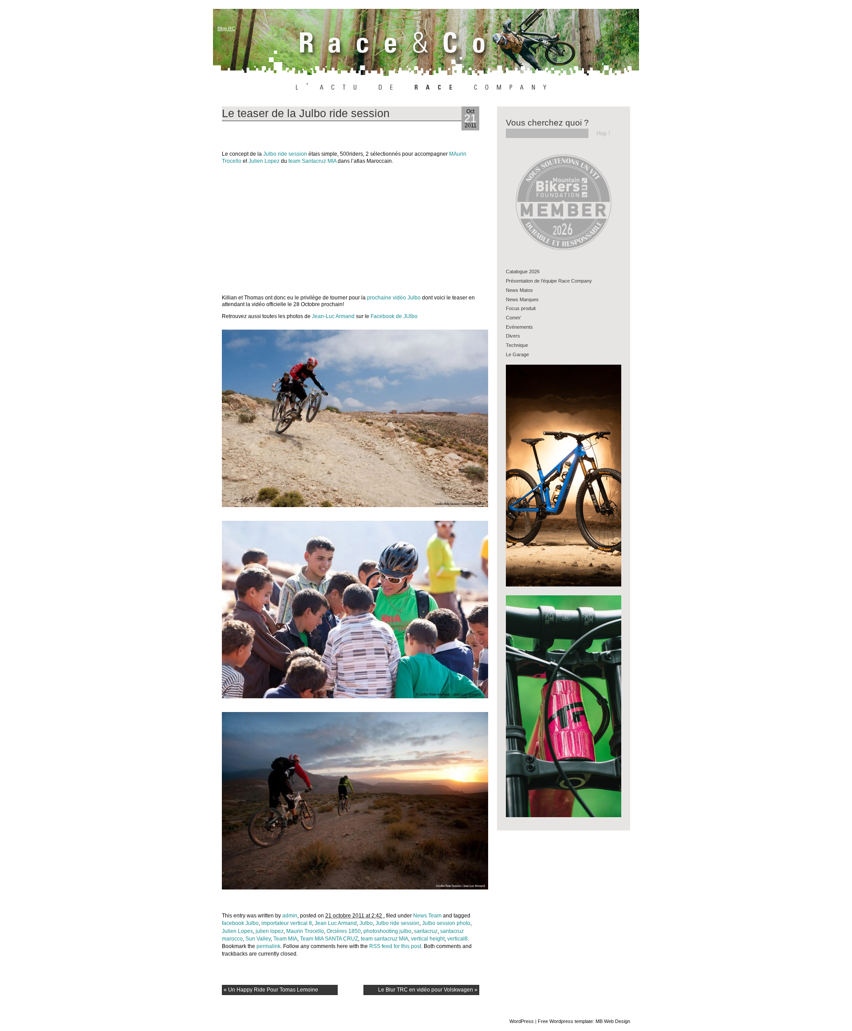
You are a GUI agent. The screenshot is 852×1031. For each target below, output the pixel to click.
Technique (517, 345)
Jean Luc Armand (336, 923)
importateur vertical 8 (286, 923)
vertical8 (457, 939)
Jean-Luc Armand (333, 316)
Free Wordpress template (565, 1021)
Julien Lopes (237, 931)
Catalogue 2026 (523, 271)
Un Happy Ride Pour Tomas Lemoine (271, 990)
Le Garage (517, 354)
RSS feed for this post (395, 946)
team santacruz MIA (384, 939)
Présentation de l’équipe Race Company (549, 280)
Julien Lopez (264, 161)
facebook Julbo (240, 923)
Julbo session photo (446, 923)
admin (289, 916)
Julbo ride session (284, 154)
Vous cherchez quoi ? (547, 122)
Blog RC (226, 28)
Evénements (519, 327)
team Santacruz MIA (312, 161)
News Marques (522, 299)
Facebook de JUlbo (394, 316)
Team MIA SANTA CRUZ (329, 939)
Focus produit (521, 308)
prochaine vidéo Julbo (393, 298)
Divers (513, 335)
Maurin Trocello (305, 931)
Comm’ (513, 317)
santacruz (426, 931)
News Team (427, 916)
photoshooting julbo (387, 931)
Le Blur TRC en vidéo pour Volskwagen (427, 990)
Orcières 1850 (344, 931)
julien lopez (270, 931)
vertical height (428, 939)
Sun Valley (258, 939)
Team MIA (285, 939)
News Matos (519, 290)
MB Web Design (613, 1021)
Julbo (366, 923)
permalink (268, 946)
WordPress (521, 1021)
